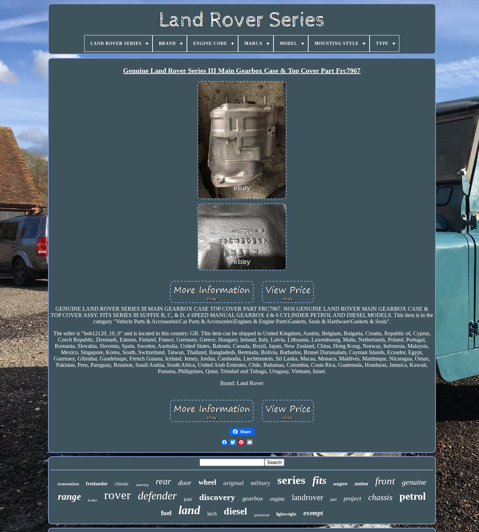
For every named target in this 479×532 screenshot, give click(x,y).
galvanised (261, 515)
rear (163, 481)
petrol (412, 496)
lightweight (286, 514)
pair (188, 499)
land (189, 510)
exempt (313, 513)
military (260, 483)
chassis (380, 497)
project (352, 498)
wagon (340, 484)
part (333, 499)
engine (277, 499)
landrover (307, 497)
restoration (68, 483)
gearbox (252, 498)
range (69, 496)
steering (142, 485)
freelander (97, 483)
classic (122, 483)
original (233, 483)
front (385, 480)
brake (92, 500)
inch (212, 514)
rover (117, 495)
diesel (235, 511)
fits (319, 480)
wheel (207, 482)
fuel (166, 513)
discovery (217, 497)
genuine (414, 482)
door (184, 482)
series (291, 480)
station (361, 483)
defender (157, 495)
